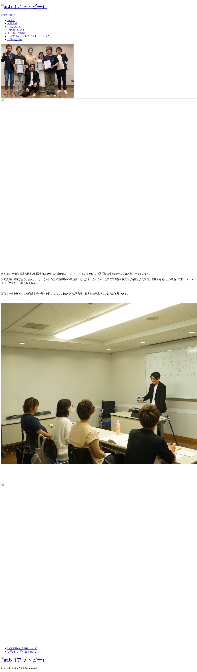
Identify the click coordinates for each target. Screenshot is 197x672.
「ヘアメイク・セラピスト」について (28, 36)
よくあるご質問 (16, 33)
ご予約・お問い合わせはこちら (24, 651)
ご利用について (16, 29)
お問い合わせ (8, 15)
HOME (11, 20)
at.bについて (14, 26)
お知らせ (12, 23)
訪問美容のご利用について (22, 648)
